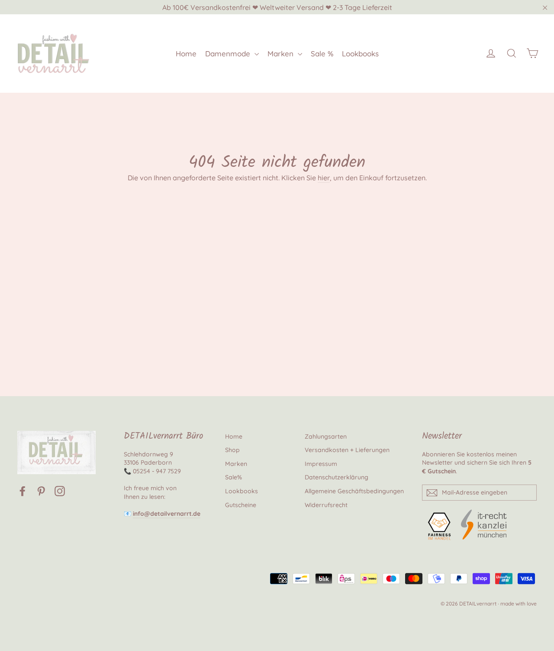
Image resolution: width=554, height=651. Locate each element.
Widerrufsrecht (326, 505)
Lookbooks (360, 53)
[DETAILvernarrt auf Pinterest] (41, 490)
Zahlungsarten (326, 436)
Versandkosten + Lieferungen (347, 450)
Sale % (322, 53)
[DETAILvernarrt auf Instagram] (60, 490)
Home (186, 53)
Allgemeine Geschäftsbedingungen (354, 491)
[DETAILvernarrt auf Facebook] (22, 490)
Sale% (233, 477)
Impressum (321, 464)
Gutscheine (240, 505)
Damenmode (228, 53)
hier (324, 177)
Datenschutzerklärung (336, 477)
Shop (232, 450)
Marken (281, 53)
